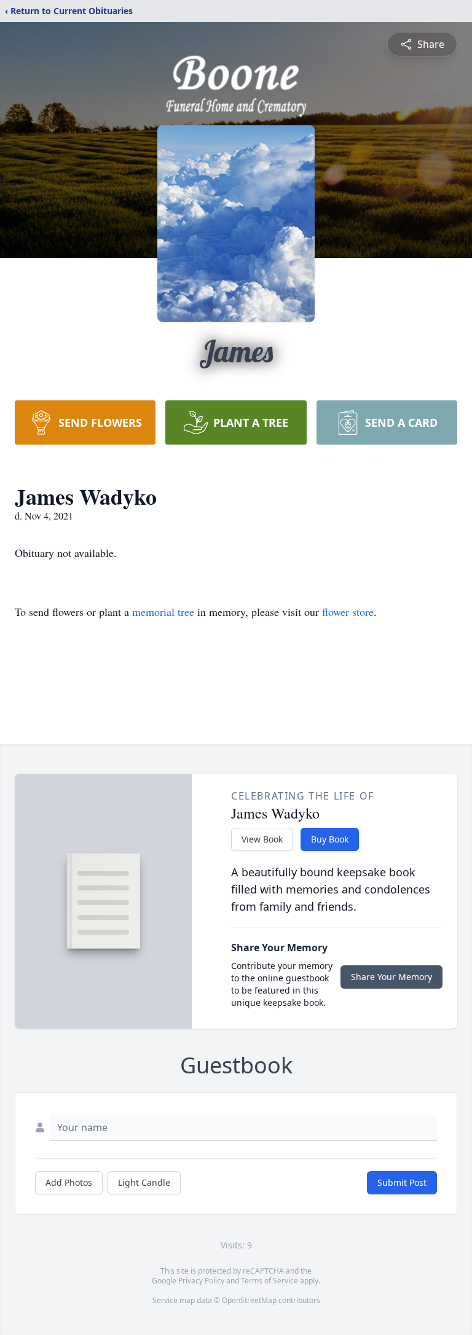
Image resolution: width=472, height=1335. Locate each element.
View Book (262, 839)
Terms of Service (269, 1280)
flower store (348, 611)
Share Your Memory (391, 977)
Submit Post (402, 1182)
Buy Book (329, 839)
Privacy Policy (201, 1280)
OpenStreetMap (249, 1300)
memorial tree (163, 611)
